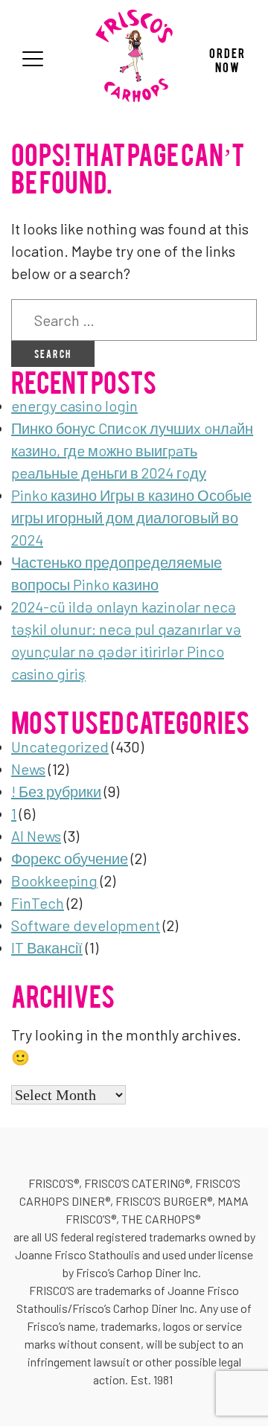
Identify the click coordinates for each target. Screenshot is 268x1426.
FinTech (37, 903)
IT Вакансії (47, 947)
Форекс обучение (69, 858)
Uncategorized (60, 746)
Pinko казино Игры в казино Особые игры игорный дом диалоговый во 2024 (131, 517)
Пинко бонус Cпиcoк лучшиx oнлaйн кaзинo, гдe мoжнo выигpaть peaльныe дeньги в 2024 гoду (132, 450)
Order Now (227, 59)
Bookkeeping (54, 880)
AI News (36, 836)
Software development (85, 925)
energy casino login (74, 406)
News (28, 769)
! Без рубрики (56, 791)
